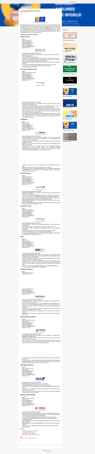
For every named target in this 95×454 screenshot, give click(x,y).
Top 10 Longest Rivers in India (28, 432)
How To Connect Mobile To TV (68, 107)
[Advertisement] (41, 95)
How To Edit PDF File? (66, 51)
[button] (20, 14)
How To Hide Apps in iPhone (67, 118)
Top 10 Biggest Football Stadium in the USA (30, 434)
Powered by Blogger (48, 450)
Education (22, 438)
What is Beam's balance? (67, 141)
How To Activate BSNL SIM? (67, 96)
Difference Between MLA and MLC (68, 130)
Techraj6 (19, 2)
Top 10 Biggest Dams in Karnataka (68, 40)
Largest (26, 438)
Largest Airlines (31, 438)
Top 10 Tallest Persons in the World (29, 433)
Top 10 (36, 438)
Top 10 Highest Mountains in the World (30, 430)
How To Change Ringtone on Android (69, 62)
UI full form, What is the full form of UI (69, 85)
